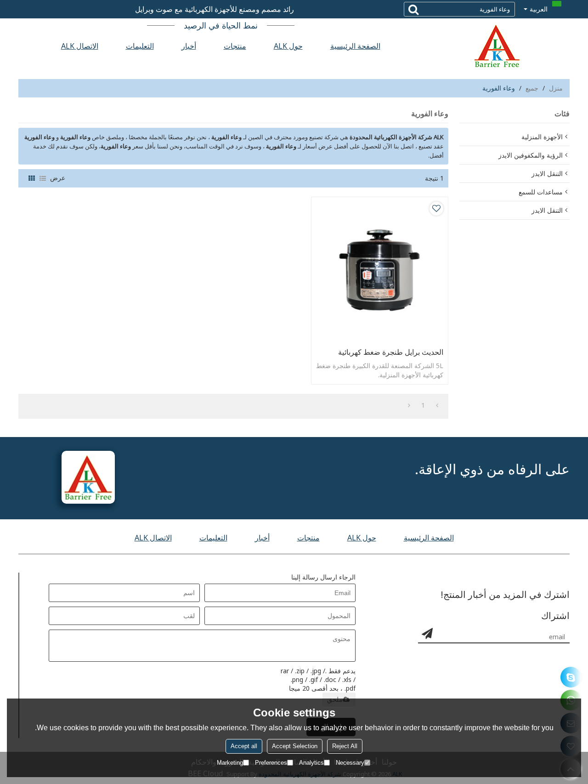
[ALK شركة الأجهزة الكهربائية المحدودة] (496, 46)
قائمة (42, 178)
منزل (556, 88)
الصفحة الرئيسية (355, 46)
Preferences (271, 762)
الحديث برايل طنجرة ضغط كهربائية (390, 352)
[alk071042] (570, 677)
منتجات (235, 46)
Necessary (350, 762)
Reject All (344, 746)
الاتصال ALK (79, 46)
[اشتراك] (427, 633)
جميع (532, 88)
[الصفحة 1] (437, 405)
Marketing (230, 762)
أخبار (188, 46)
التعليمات (140, 46)
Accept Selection (294, 746)
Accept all (244, 746)
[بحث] (413, 9)
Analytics (311, 762)
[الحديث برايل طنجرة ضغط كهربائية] (379, 270)
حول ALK (288, 46)
